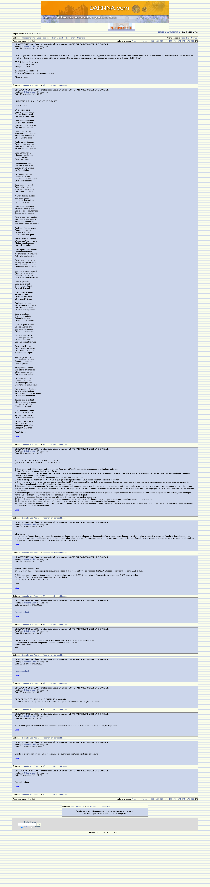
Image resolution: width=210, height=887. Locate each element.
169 (157, 41)
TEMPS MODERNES (169, 32)
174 (179, 41)
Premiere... (145, 41)
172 (170, 41)
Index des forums (28, 38)
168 (152, 41)
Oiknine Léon (30, 46)
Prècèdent (185, 38)
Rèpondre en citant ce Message (55, 85)
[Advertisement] (74, 27)
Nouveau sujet (57, 38)
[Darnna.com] (105, 12)
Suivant (194, 38)
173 (174, 41)
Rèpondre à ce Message (31, 85)
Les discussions (43, 38)
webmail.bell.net (22, 612)
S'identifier (81, 38)
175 (183, 41)
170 (161, 41)
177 (192, 41)
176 (188, 41)
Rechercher (70, 38)
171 (166, 41)
